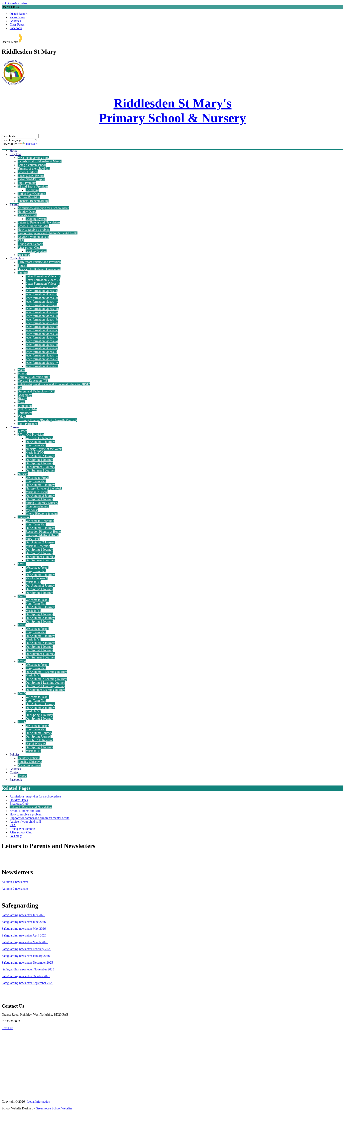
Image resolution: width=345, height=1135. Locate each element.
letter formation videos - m (42, 308)
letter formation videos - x (42, 366)
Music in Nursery (37, 492)
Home (13, 150)
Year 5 (22, 693)
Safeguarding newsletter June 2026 (24, 921)
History (22, 398)
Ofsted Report (18, 13)
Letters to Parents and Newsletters (39, 222)
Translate (31, 143)
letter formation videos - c (42, 330)
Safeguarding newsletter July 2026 (23, 915)
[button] (20, 38)
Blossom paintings (37, 506)
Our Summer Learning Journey (45, 689)
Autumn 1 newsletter (15, 882)
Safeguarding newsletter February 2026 (26, 949)
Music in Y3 (33, 639)
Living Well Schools (30, 244)
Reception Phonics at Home (43, 531)
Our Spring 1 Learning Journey (45, 682)
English (22, 265)
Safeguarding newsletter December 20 (26, 962)
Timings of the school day (34, 168)
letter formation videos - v (42, 359)
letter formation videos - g (42, 344)
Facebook (16, 28)
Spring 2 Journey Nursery (42, 502)
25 (51, 962)
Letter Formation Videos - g (43, 276)
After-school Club (29, 247)
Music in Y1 (33, 582)
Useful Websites (36, 743)
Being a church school (32, 165)
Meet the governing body (33, 157)
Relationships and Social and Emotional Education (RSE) (54, 384)
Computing (25, 405)
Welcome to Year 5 (37, 697)
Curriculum (17, 258)
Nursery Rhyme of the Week (44, 449)
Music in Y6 (33, 751)
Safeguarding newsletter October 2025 (26, 976)
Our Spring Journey (38, 736)
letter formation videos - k (42, 323)
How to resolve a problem (34, 229)
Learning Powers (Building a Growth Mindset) (47, 420)
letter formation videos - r (41, 305)
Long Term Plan (36, 445)
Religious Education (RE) (34, 377)
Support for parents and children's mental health (47, 233)
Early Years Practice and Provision (39, 262)
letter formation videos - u (42, 298)
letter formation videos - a (42, 334)
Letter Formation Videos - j (43, 283)
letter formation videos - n (42, 312)
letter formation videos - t (41, 294)
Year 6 (22, 722)
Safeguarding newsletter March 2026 (25, 942)
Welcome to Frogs (37, 477)
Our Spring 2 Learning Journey (45, 686)
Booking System (36, 218)
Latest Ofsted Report (31, 175)
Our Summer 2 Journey (40, 467)
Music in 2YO (35, 452)
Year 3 (22, 625)
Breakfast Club (27, 215)
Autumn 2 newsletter (15, 888)
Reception (24, 517)
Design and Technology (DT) (36, 391)
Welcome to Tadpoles (39, 438)
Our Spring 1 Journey (39, 459)
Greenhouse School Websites (54, 1108)
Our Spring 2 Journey (39, 463)
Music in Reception (38, 546)
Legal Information (38, 1101)
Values (22, 416)
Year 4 (22, 661)
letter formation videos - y (42, 301)
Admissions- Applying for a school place (43, 208)
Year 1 (22, 564)
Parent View (17, 17)
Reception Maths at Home (42, 535)
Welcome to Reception (40, 520)
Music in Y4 (33, 675)
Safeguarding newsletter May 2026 (24, 928)
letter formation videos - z (42, 355)
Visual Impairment (29, 765)
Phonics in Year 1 (37, 578)
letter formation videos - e (42, 348)
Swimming (32, 190)
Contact (14, 772)
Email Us (7, 1028)
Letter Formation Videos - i (43, 280)
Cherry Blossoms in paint (42, 513)
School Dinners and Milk (33, 226)
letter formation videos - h (42, 316)
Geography (25, 395)
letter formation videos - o (42, 337)
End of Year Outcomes (32, 193)
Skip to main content (15, 3)
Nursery (23, 474)
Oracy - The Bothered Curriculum (39, 269)
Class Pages (17, 24)
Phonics (23, 272)
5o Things (24, 254)
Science (22, 373)
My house (32, 510)
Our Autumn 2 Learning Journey (46, 679)
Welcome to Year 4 (37, 664)
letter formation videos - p (42, 326)
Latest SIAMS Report (31, 179)
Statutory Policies (29, 758)
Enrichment (25, 413)
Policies (14, 754)
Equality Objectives (30, 761)
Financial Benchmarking (33, 201)
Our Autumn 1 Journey (40, 441)
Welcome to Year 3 (37, 628)
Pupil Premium (27, 183)
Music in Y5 (33, 711)
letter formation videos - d (42, 287)
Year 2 (22, 596)
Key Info (15, 154)
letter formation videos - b (42, 319)
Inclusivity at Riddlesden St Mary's (39, 161)
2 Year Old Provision (31, 434)
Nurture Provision (29, 197)
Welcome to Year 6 (37, 725)
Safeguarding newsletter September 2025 (27, 983)
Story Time (33, 538)
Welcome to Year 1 (37, 567)
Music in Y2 (33, 610)
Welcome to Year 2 (37, 600)
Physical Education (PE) (33, 380)
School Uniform (28, 172)
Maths (21, 369)
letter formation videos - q (42, 341)
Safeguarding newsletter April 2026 (24, 935)
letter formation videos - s (42, 290)
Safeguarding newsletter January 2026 (26, 955)
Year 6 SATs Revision (39, 740)
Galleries (15, 21)
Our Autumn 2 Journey (40, 456)
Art (20, 387)
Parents (14, 204)
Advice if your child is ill (33, 236)
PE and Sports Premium (33, 186)
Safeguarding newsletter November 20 (26, 969)
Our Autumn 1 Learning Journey (46, 671)
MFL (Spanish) (27, 409)
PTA (21, 240)
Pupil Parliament (28, 423)
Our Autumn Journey (39, 733)
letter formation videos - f (41, 352)
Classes (14, 427)
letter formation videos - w (42, 362)
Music (21, 402)
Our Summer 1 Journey (40, 470)
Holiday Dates (27, 211)
